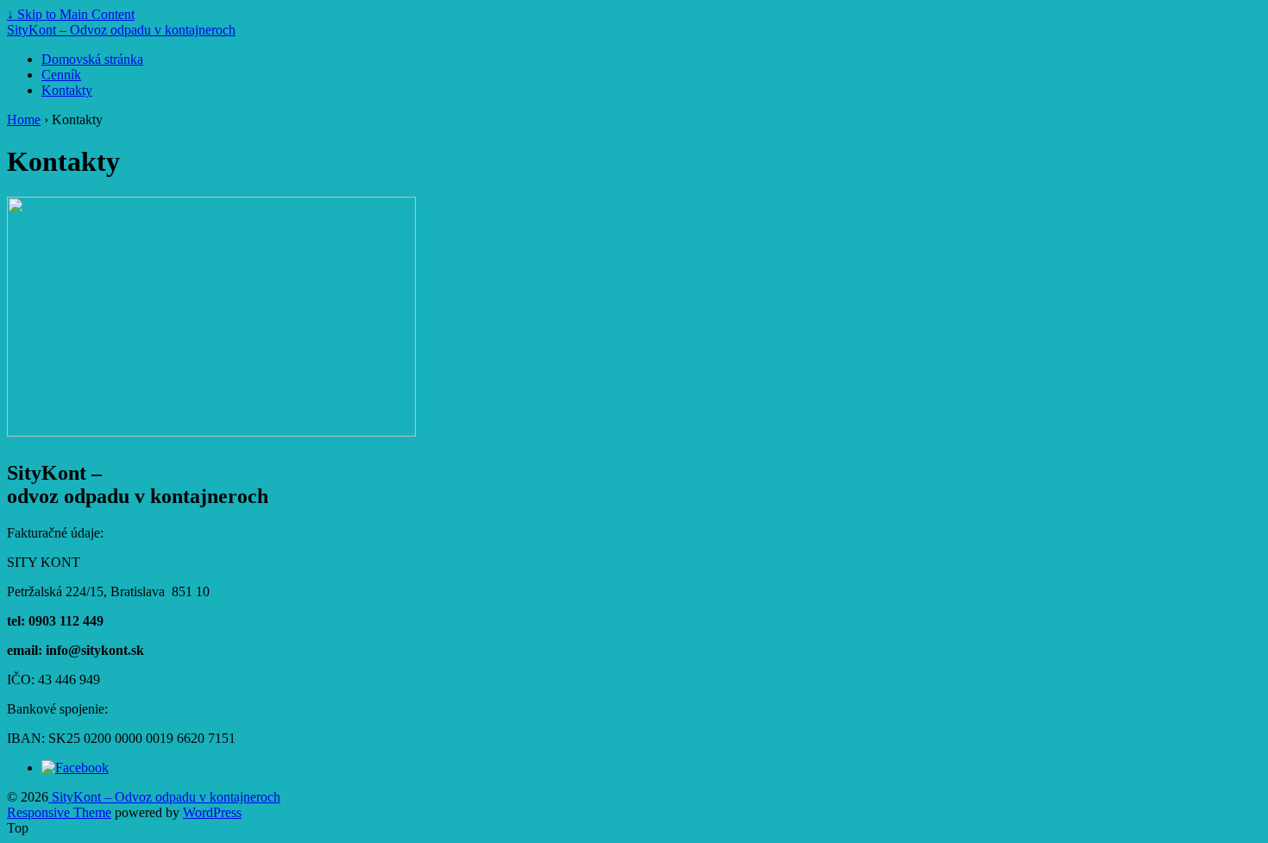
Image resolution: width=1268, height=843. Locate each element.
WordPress (212, 812)
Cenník (61, 74)
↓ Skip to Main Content (71, 14)
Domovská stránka (92, 59)
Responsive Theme (59, 812)
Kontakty (66, 90)
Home (24, 119)
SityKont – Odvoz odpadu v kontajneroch (121, 29)
